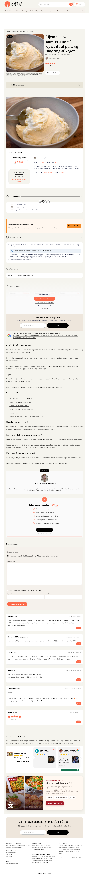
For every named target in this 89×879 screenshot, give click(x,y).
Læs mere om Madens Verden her (14, 866)
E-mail (47, 594)
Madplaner (60, 11)
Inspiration (52, 11)
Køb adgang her (43, 530)
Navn (9, 594)
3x (49, 201)
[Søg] (83, 11)
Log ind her (44, 308)
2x (46, 201)
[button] (46, 63)
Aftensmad (19, 11)
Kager (26, 11)
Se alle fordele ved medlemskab (44, 302)
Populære (44, 11)
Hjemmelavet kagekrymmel (19, 406)
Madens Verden (13, 4)
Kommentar (11, 562)
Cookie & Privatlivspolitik (74, 857)
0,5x (40, 201)
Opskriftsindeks (9, 11)
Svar (78, 628)
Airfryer (37, 11)
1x (43, 201)
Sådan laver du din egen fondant (20, 402)
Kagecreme (13, 413)
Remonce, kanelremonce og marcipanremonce (26, 416)
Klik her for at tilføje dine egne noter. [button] (20, 275)
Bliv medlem (70, 11)
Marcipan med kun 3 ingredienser (21, 398)
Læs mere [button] (38, 765)
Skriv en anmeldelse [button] (22, 761)
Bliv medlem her (74, 226)
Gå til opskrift (51, 73)
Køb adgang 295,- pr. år (43, 298)
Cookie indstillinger (63, 857)
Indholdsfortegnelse (16, 85)
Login (80, 4)
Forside (8, 31)
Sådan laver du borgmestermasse (21, 409)
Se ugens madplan (54, 803)
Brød (31, 11)
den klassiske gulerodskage (36, 369)
